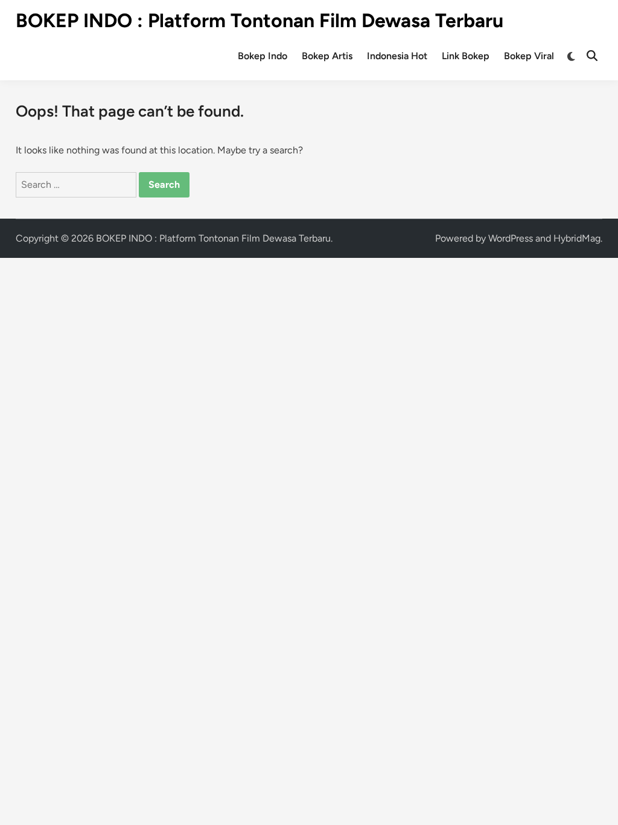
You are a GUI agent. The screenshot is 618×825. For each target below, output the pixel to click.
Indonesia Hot (397, 56)
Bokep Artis (327, 56)
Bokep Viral (529, 56)
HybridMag (576, 238)
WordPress (510, 238)
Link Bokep (465, 56)
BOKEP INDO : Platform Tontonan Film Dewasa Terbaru (259, 20)
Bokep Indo (262, 56)
